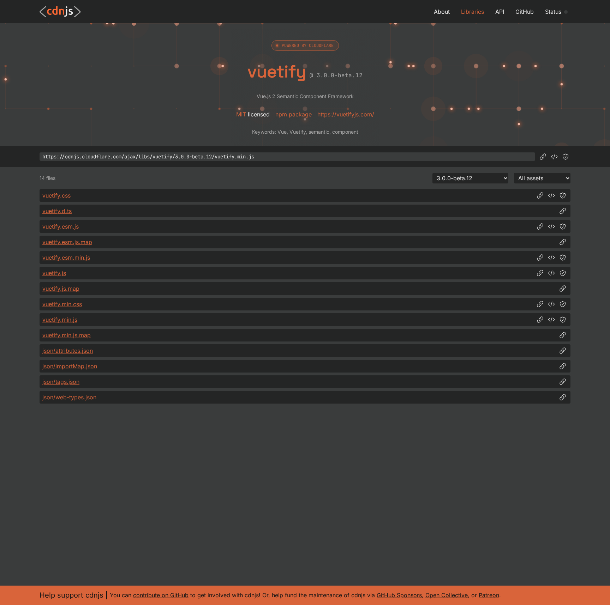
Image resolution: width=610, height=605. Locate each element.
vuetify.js (54, 273)
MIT (241, 114)
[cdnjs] (60, 11)
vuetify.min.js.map (66, 335)
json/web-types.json (69, 397)
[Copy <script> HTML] (554, 157)
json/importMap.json (69, 366)
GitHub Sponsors (399, 595)
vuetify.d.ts (57, 211)
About (442, 11)
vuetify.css (56, 195)
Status (553, 11)
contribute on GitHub (161, 595)
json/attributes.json (67, 350)
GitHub (524, 11)
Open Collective (446, 595)
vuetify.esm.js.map (67, 242)
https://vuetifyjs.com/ (345, 114)
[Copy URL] (543, 157)
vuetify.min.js (59, 319)
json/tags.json (60, 382)
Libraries (472, 11)
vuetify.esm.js (60, 226)
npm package (293, 114)
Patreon (489, 595)
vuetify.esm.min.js (66, 257)
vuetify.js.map (60, 288)
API (499, 11)
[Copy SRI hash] (565, 157)
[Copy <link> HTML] (551, 195)
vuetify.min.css (62, 304)
